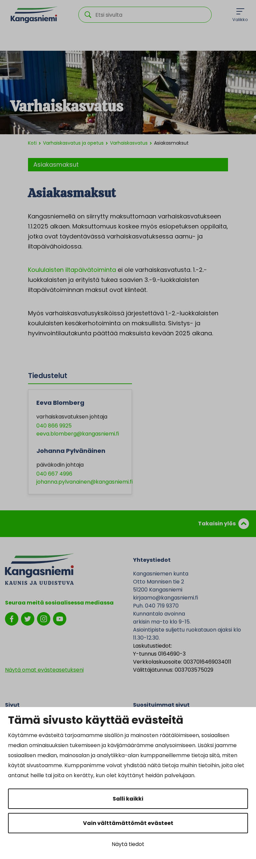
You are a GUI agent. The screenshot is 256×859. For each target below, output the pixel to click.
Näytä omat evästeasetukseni (44, 670)
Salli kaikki (128, 799)
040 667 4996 (54, 474)
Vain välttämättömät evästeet (128, 823)
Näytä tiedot (128, 844)
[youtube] (59, 618)
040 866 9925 (54, 426)
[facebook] (11, 618)
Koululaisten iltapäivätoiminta (72, 270)
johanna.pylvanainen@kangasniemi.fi (84, 482)
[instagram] (43, 618)
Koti (32, 143)
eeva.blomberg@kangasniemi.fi (77, 434)
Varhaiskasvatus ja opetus (73, 143)
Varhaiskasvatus (129, 143)
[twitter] (27, 618)
